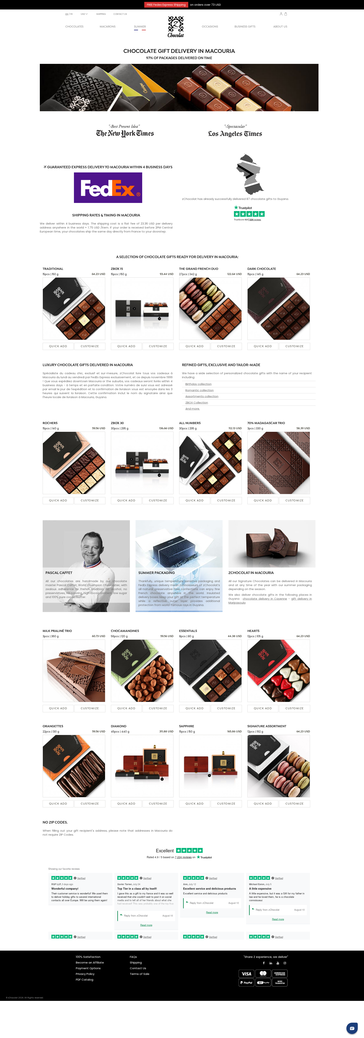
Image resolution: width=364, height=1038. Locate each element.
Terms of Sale (139, 974)
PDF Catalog (84, 980)
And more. (192, 409)
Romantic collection (199, 390)
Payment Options (88, 968)
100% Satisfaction (88, 957)
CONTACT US (120, 14)
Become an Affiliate (90, 962)
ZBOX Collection (196, 403)
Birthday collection (198, 384)
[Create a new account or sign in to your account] (281, 13)
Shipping (136, 962)
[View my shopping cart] (285, 14)
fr (71, 14)
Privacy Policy (85, 974)
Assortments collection (201, 396)
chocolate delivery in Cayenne (265, 599)
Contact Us (138, 968)
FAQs (133, 957)
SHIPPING (101, 14)
